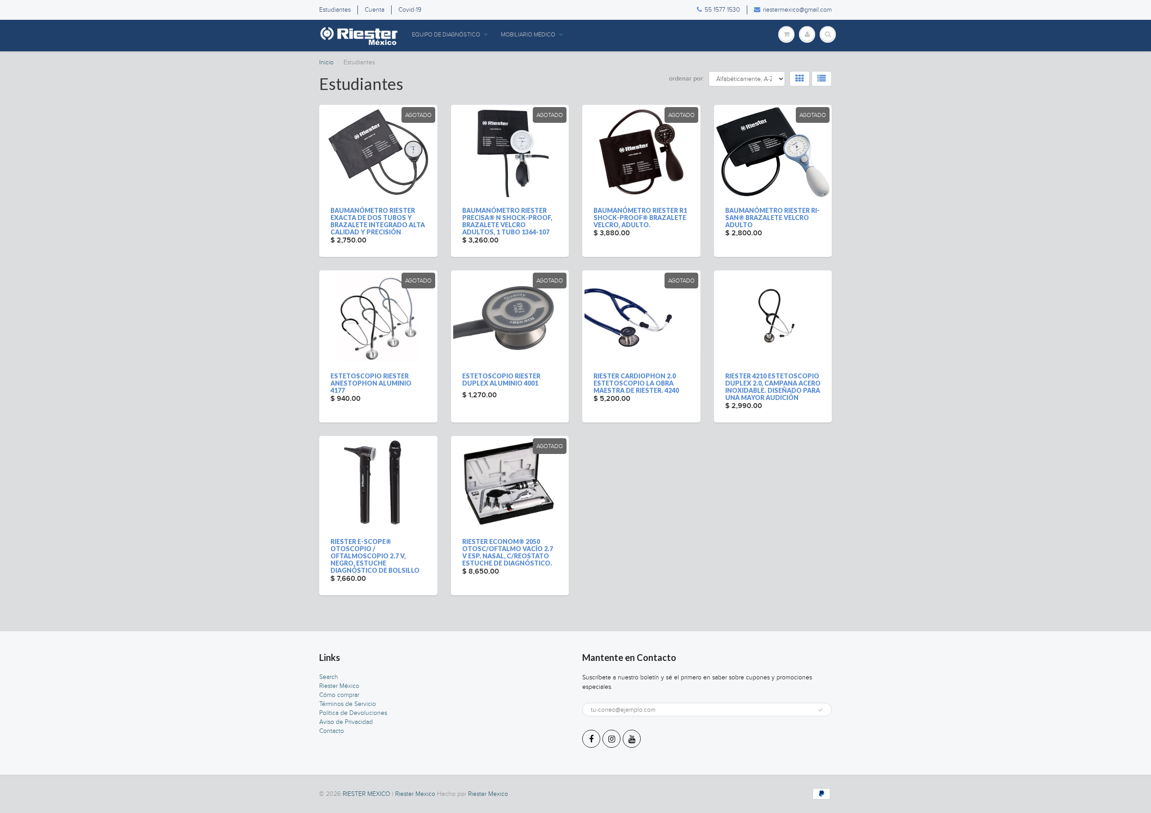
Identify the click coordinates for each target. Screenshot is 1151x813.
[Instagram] (611, 739)
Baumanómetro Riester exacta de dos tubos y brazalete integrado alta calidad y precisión (377, 221)
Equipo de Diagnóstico (446, 34)
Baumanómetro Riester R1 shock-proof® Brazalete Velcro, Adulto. (640, 218)
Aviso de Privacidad (346, 722)
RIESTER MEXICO (366, 794)
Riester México (339, 686)
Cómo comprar (339, 695)
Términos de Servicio (347, 704)
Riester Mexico (415, 794)
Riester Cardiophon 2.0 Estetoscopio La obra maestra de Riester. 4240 (636, 383)
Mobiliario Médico (528, 34)
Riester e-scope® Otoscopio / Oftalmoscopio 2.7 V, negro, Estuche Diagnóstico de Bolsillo (374, 556)
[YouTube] (632, 739)
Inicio (326, 62)
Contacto (331, 731)
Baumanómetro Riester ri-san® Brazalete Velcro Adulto (772, 218)
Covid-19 (409, 9)
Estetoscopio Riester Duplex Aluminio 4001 (501, 379)
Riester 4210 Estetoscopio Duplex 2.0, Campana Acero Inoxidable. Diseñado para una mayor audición (773, 386)
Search (328, 677)
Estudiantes (335, 9)
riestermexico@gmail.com (797, 9)
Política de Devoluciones (353, 713)
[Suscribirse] (820, 710)
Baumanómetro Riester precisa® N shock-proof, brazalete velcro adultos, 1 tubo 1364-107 (507, 221)
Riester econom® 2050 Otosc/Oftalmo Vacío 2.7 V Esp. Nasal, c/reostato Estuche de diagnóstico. (507, 552)
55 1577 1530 (722, 9)
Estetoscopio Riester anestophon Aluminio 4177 (370, 383)
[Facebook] (591, 739)
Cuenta (374, 9)
